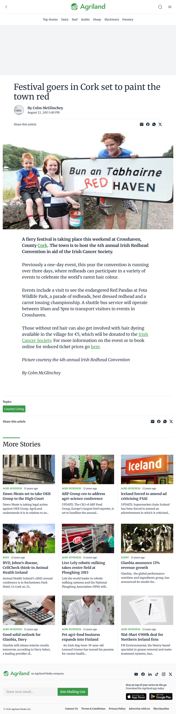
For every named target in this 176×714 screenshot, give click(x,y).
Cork (42, 245)
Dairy (64, 19)
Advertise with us (139, 708)
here (95, 346)
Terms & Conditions (93, 708)
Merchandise (161, 708)
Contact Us (71, 708)
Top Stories (50, 19)
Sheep (97, 19)
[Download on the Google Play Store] (161, 696)
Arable (85, 19)
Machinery (111, 19)
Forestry (127, 19)
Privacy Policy (117, 708)
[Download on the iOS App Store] (136, 696)
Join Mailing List (72, 692)
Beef (75, 19)
